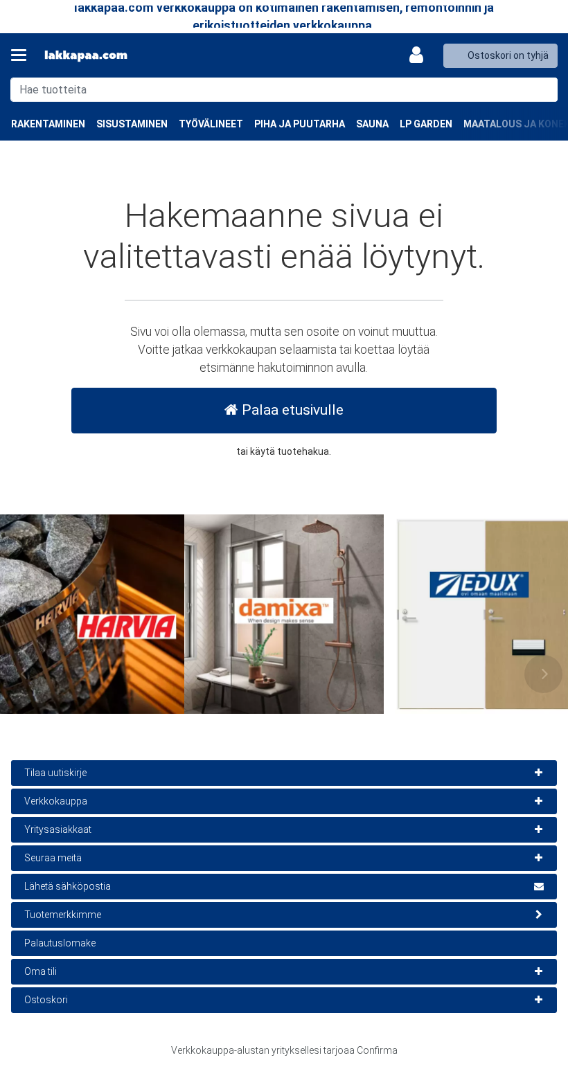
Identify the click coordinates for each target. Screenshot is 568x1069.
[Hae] (544, 90)
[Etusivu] (85, 55)
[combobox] (284, 90)
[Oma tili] (420, 55)
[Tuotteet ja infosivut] (22, 55)
